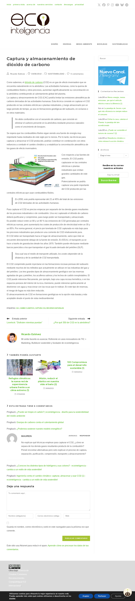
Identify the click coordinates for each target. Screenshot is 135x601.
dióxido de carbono (34, 82)
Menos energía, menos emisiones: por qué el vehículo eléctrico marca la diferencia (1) (111, 100)
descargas (68, 4)
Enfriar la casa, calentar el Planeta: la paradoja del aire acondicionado (113, 122)
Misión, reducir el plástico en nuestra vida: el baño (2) (48, 381)
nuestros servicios (45, 4)
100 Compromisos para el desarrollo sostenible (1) (77, 365)
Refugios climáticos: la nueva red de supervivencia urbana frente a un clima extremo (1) (20, 384)
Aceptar (86, 596)
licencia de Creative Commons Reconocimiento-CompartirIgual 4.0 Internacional (19, 578)
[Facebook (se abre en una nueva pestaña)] (104, 4)
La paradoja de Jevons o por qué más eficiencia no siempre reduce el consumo (112, 111)
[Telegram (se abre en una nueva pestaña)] (126, 4)
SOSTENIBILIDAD (56, 74)
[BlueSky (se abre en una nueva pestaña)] (122, 4)
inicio (9, 4)
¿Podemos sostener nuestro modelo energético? (39, 429)
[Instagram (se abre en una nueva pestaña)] (112, 4)
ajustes (12, 598)
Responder (85, 435)
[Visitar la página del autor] (12, 338)
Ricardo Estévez (17, 74)
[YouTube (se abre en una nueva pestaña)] (117, 4)
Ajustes (118, 596)
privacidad (79, 4)
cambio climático (27, 308)
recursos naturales (55, 308)
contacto (58, 4)
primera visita (19, 4)
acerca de (31, 4)
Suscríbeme (109, 180)
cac (17, 308)
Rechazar (102, 596)
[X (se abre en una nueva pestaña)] (99, 4)
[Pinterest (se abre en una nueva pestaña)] (108, 4)
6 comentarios (77, 74)
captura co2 (40, 308)
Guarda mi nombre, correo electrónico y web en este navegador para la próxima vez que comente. (48, 529)
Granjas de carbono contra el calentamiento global (40, 422)
